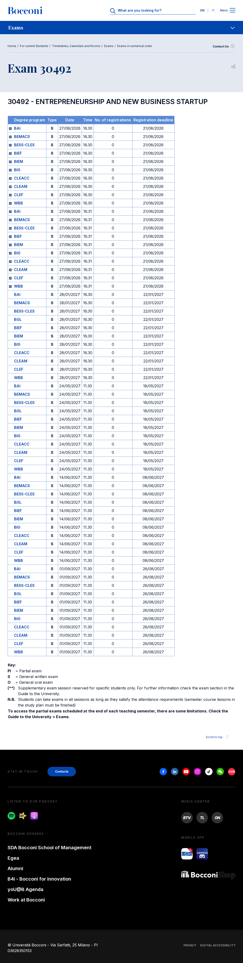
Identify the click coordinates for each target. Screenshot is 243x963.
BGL (18, 319)
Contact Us (221, 46)
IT (213, 10)
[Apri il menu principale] (232, 10)
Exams (108, 46)
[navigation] (121, 27)
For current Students (34, 46)
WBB (18, 203)
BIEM (18, 161)
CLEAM (20, 186)
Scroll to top (214, 737)
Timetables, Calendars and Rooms (76, 46)
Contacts (61, 771)
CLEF (18, 194)
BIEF (18, 153)
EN (202, 10)
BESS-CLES (24, 144)
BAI (17, 128)
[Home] (25, 10)
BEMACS (22, 136)
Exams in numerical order (134, 46)
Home (12, 46)
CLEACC (21, 178)
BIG (17, 169)
